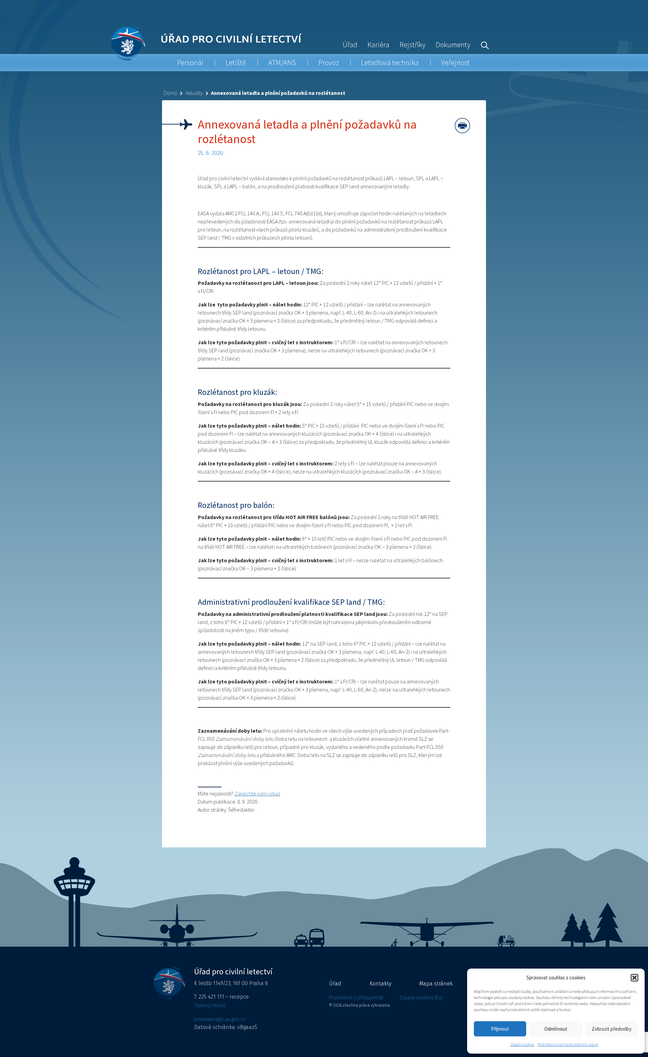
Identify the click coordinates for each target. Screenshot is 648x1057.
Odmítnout (555, 1029)
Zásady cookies (522, 1044)
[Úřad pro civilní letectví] (128, 42)
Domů (170, 92)
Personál (190, 62)
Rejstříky (413, 44)
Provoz (329, 62)
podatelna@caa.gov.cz (219, 1018)
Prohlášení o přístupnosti (356, 997)
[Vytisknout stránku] (462, 125)
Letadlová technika (390, 62)
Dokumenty (453, 44)
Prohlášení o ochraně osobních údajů (568, 1044)
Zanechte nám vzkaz (257, 793)
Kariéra (378, 44)
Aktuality (194, 92)
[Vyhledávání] (483, 44)
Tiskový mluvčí (209, 1005)
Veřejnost (455, 62)
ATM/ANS (282, 62)
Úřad (350, 44)
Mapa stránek (436, 983)
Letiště (235, 62)
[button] (634, 977)
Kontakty (380, 983)
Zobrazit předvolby (611, 1029)
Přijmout (500, 1029)
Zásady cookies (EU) (421, 997)
